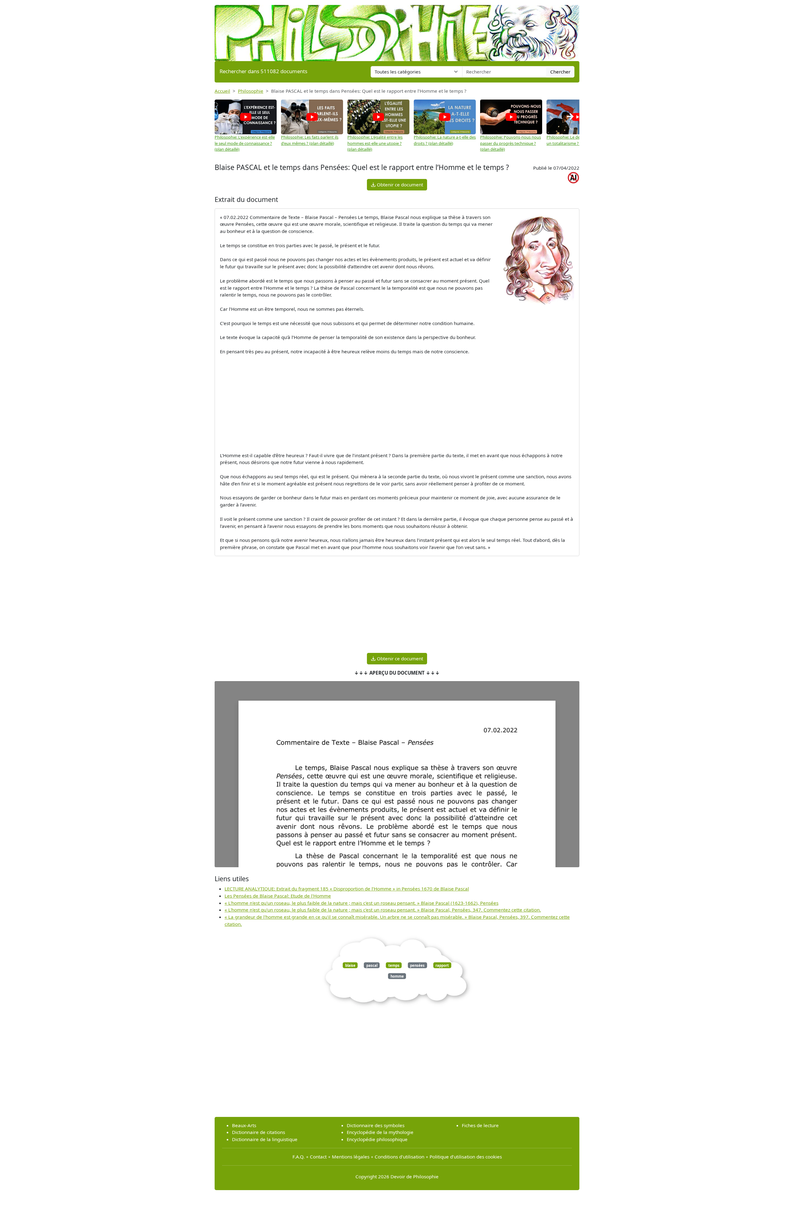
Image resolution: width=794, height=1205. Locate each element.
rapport (442, 965)
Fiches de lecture (480, 1125)
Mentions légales (350, 1157)
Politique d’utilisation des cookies (466, 1157)
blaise (350, 965)
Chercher (560, 72)
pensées (417, 965)
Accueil (222, 91)
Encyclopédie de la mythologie (380, 1132)
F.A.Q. (298, 1157)
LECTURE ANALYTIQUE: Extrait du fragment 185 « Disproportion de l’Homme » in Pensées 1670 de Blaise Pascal (347, 889)
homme (397, 976)
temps (393, 965)
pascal (371, 965)
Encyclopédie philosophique (377, 1139)
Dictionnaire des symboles (375, 1125)
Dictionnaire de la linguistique (264, 1139)
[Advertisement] (397, 403)
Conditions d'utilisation (399, 1157)
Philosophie (250, 91)
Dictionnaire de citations (258, 1132)
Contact (318, 1157)
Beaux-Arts (244, 1125)
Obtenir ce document (399, 184)
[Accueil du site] (397, 30)
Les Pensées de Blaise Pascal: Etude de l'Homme (278, 896)
